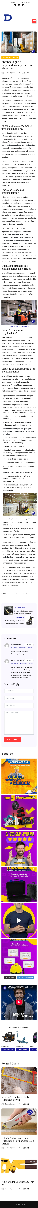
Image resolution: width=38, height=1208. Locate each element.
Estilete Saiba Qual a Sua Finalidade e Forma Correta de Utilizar (17, 1141)
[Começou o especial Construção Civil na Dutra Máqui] (19, 776)
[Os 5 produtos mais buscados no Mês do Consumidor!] (19, 812)
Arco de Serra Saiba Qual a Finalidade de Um (15, 1098)
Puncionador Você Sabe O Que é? (17, 1183)
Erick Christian (16, 644)
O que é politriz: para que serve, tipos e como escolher (23, 612)
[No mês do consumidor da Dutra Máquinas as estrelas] (19, 956)
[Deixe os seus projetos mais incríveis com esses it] (19, 848)
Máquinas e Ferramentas (10, 57)
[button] (34, 21)
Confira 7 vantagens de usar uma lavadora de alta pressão (14, 622)
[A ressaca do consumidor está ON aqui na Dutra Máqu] (19, 920)
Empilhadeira (27, 594)
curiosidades (14, 594)
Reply (29, 644)
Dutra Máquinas (10, 73)
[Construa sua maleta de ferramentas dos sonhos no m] (19, 884)
